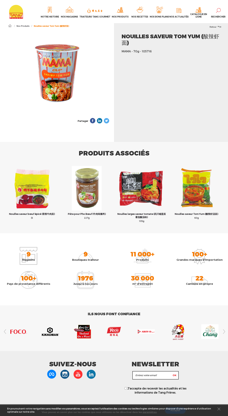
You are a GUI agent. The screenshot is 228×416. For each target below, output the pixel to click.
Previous (4, 331)
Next (223, 331)
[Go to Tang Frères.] (10, 26)
